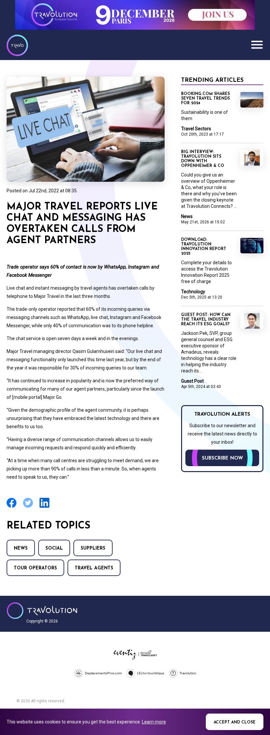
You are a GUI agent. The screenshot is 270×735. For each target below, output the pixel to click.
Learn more (154, 721)
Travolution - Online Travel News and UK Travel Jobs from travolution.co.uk (42, 610)
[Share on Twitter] (28, 507)
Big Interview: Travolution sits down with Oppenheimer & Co (202, 159)
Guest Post (192, 381)
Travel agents (94, 568)
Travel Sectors (196, 129)
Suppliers (93, 548)
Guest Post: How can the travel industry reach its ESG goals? (205, 319)
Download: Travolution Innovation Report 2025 (203, 247)
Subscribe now (222, 458)
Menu (257, 44)
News (21, 548)
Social (54, 548)
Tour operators (35, 568)
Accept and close (235, 722)
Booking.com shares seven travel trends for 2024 (205, 98)
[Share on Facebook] (11, 507)
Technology (193, 292)
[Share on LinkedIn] (44, 507)
